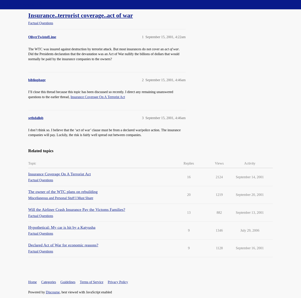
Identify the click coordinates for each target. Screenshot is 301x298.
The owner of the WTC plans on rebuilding (63, 191)
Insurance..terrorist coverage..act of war (80, 15)
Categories (48, 282)
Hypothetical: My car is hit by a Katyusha (61, 227)
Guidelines (67, 282)
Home (32, 282)
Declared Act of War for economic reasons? (63, 245)
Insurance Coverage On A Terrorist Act (98, 97)
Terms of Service (91, 282)
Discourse (53, 292)
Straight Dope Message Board (23, 4)
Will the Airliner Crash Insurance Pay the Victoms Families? (76, 209)
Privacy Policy (118, 282)
